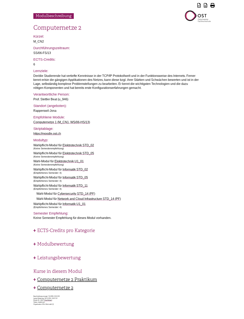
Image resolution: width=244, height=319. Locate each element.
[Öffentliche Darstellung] (205, 6)
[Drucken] (212, 6)
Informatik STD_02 (75, 169)
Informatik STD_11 (75, 185)
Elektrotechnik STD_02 (78, 145)
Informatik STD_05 (75, 177)
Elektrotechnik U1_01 (69, 161)
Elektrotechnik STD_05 (78, 153)
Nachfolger (48, 300)
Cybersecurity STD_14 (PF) (76, 193)
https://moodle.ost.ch (47, 133)
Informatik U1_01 (74, 204)
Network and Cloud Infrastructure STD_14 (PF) (89, 198)
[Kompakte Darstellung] (199, 6)
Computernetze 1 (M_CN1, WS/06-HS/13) (61, 122)
